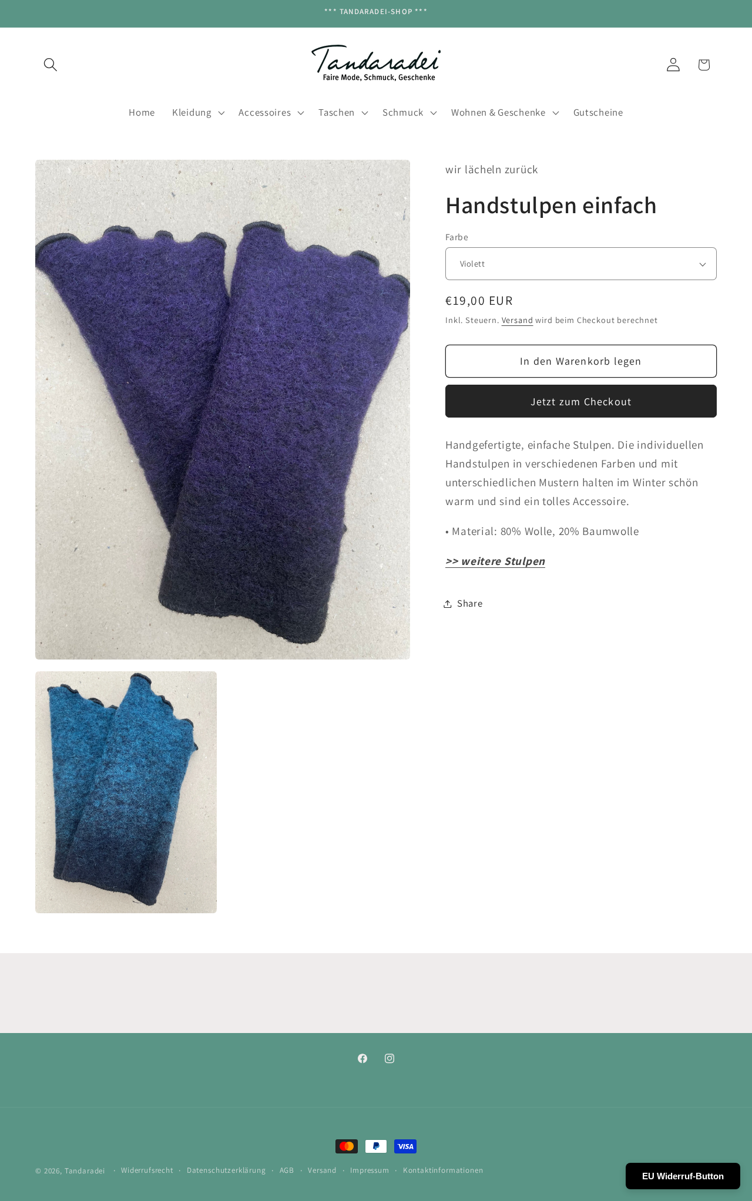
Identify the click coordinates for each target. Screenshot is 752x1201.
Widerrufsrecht (147, 1170)
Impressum (370, 1170)
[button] (50, 64)
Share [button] (470, 603)
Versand (517, 319)
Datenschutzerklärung (226, 1170)
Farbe (456, 237)
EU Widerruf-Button (683, 1176)
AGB (287, 1170)
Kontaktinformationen (443, 1170)
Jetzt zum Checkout (581, 401)
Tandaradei (85, 1171)
